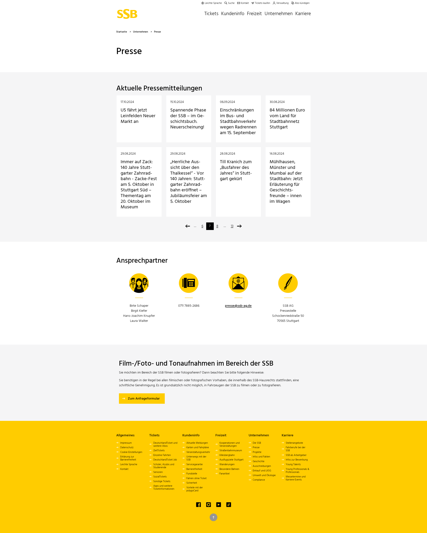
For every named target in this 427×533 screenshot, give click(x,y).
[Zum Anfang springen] (213, 517)
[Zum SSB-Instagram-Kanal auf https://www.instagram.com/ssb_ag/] (208, 504)
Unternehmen (140, 32)
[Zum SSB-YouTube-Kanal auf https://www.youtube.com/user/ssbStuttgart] (218, 504)
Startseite (121, 32)
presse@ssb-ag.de (238, 306)
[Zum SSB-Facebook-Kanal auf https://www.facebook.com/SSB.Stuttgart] (198, 504)
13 (232, 226)
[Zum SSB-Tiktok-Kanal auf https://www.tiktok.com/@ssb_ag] (228, 504)
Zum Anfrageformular (144, 398)
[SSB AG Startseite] (128, 13)
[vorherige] (187, 226)
